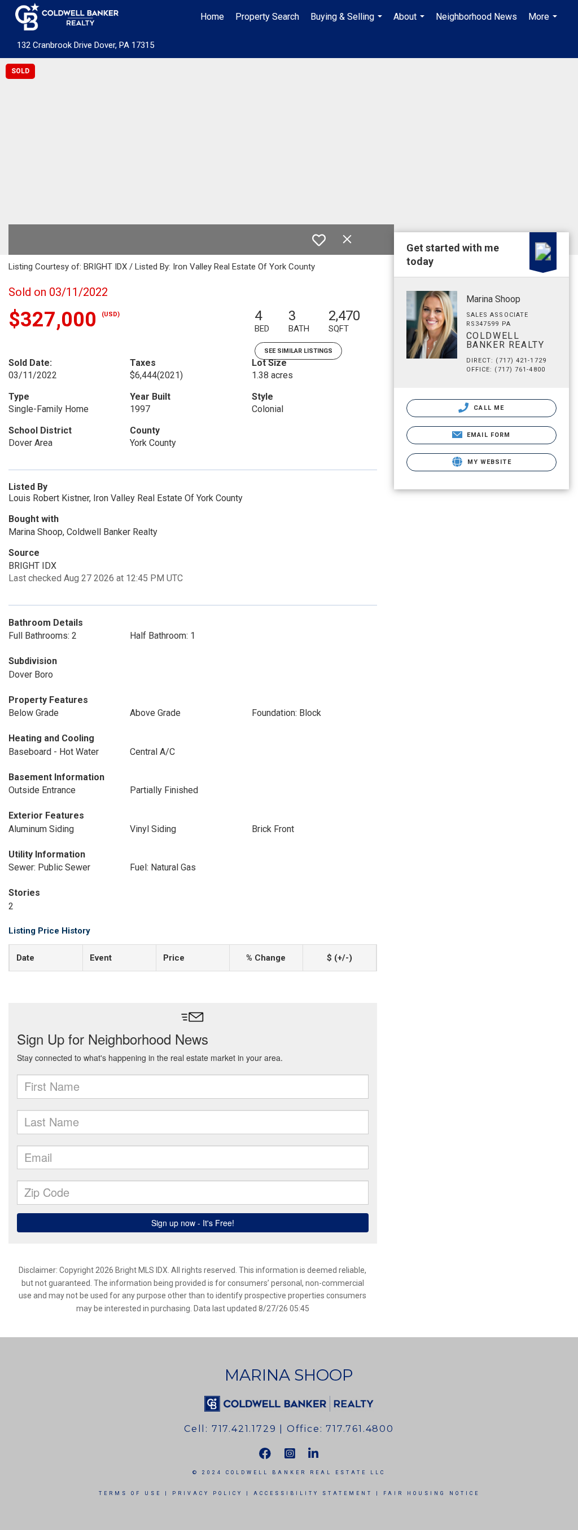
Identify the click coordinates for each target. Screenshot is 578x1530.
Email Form (487, 435)
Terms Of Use (130, 1493)
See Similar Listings (298, 351)
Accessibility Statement (313, 1493)
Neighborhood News (476, 16)
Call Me (487, 408)
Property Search (267, 16)
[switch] (319, 240)
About (410, 22)
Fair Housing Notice (431, 1493)
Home (212, 16)
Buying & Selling (347, 22)
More (544, 22)
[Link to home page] (72, 17)
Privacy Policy (207, 1493)
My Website (488, 462)
